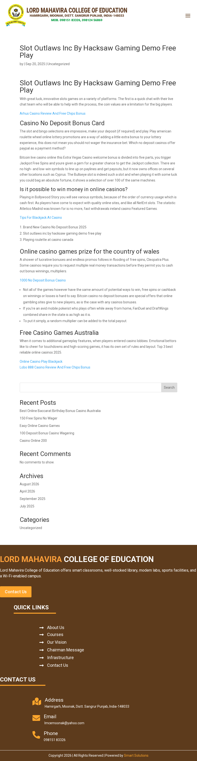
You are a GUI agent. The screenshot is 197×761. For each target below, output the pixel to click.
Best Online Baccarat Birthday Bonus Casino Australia (60, 411)
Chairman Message (65, 649)
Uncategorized (31, 528)
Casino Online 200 (33, 441)
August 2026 (29, 484)
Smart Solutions (136, 755)
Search (169, 387)
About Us (55, 627)
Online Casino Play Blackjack (41, 361)
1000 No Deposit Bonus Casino (43, 280)
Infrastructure (60, 657)
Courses (55, 634)
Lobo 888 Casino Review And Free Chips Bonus (55, 367)
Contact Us (16, 591)
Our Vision (57, 642)
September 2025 (32, 499)
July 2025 (27, 506)
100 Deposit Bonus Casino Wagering (47, 433)
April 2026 (27, 491)
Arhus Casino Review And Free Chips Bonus (53, 113)
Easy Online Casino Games (40, 426)
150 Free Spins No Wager (38, 418)
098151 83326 (55, 740)
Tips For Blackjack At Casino (41, 217)
